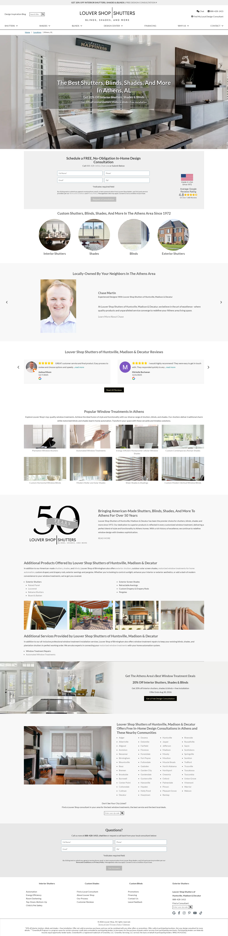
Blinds (76, 25)
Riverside (188, 737)
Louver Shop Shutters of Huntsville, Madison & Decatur (135, 295)
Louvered (32, 588)
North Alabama (170, 766)
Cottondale (124, 786)
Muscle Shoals (169, 762)
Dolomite (145, 741)
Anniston (123, 750)
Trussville (188, 766)
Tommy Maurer (108, 291)
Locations (37, 32)
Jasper (165, 741)
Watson (187, 791)
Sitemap (126, 924)
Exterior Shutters (173, 253)
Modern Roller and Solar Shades (91, 482)
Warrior (187, 786)
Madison (167, 750)
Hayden (144, 786)
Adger (121, 737)
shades (66, 568)
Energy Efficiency (33, 895)
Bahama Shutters (36, 592)
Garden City (146, 770)
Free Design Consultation (141, 2)
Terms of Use (103, 924)
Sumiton (188, 758)
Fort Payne (146, 758)
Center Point (125, 782)
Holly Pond (146, 791)
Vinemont (188, 782)
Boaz (121, 766)
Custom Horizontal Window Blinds (45, 482)
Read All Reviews (114, 390)
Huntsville (167, 737)
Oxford (166, 778)
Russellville (189, 741)
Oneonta (167, 774)
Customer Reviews (85, 902)
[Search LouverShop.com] (122, 813)
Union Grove (190, 778)
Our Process (82, 898)
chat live (103, 835)
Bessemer (123, 754)
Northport (167, 770)
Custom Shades (92, 883)
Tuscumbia (189, 774)
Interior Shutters (55, 253)
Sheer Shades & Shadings (137, 482)
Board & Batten (35, 595)
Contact (215, 25)
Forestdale (145, 754)
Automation (31, 891)
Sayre (186, 745)
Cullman (123, 791)
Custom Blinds (136, 883)
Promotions (133, 891)
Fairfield (144, 745)
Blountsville (124, 762)
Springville (189, 754)
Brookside (123, 774)
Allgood (122, 745)
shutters (59, 568)
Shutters (10, 25)
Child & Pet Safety (34, 905)
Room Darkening (33, 898)
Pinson (166, 786)
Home (27, 32)
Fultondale (146, 762)
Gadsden (145, 766)
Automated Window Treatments (91, 450)
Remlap (166, 795)
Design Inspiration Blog (15, 14)
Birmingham (124, 758)
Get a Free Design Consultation (160, 698)
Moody (166, 754)
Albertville (123, 741)
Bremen (122, 770)
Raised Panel (34, 585)
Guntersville (146, 778)
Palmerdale (168, 782)
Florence (145, 750)
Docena (144, 737)
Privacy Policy (92, 193)
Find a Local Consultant (87, 891)
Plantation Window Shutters (45, 450)
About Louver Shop (85, 895)
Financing (150, 25)
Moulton (167, 758)
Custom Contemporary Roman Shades (182, 450)
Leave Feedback (135, 902)
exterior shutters (123, 568)
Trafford (188, 762)
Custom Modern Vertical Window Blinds (183, 482)
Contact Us (133, 898)
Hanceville (145, 782)
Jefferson (167, 745)
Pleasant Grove (170, 791)
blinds (77, 568)
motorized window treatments (113, 645)
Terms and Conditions (77, 193)
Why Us (182, 25)
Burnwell (123, 778)
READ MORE (104, 538)
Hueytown (145, 795)
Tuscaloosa (189, 770)
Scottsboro (189, 750)
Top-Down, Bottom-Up (36, 902)
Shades (43, 25)
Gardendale (146, 774)
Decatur (122, 795)
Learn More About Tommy (111, 318)
